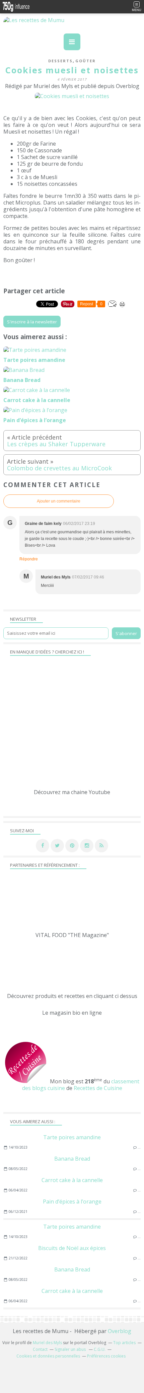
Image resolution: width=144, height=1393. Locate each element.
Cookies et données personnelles (48, 1356)
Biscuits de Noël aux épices (72, 1248)
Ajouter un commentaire (58, 501)
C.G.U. (99, 1349)
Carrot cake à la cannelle (72, 1180)
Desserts (60, 60)
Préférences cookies (106, 1356)
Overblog (119, 1331)
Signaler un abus (71, 1349)
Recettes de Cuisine (98, 1088)
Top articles (124, 1342)
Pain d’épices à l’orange (72, 1201)
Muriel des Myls (47, 1342)
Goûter (85, 60)
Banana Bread (72, 1158)
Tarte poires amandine (72, 1137)
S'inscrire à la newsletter (32, 322)
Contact (40, 1349)
